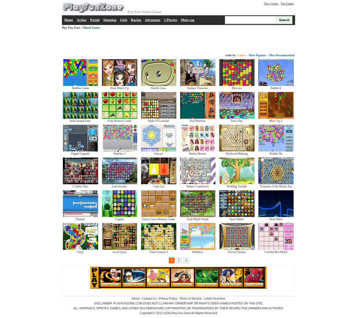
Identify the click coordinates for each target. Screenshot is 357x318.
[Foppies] (119, 216)
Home (68, 20)
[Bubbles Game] (80, 85)
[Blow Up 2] (276, 118)
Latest (241, 55)
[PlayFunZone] (93, 13)
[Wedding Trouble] (237, 184)
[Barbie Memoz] (197, 151)
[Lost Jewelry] (119, 184)
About (135, 298)
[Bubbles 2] (119, 151)
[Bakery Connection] (197, 184)
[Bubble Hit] (276, 151)
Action (81, 20)
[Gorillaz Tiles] (80, 184)
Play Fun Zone (71, 27)
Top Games (287, 3)
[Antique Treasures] (197, 85)
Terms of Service (191, 298)
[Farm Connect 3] (158, 249)
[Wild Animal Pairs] (80, 118)
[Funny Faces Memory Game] (158, 216)
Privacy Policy (168, 298)
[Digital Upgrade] (80, 151)
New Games (271, 3)
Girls (123, 20)
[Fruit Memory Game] (119, 118)
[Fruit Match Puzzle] (197, 216)
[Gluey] (80, 249)
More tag (187, 20)
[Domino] (80, 216)
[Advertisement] (178, 42)
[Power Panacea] (237, 249)
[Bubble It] (276, 85)
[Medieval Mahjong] (237, 151)
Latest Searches (214, 298)
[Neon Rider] (276, 216)
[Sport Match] (237, 216)
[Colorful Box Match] (276, 249)
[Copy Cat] (158, 184)
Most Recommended (282, 55)
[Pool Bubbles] (197, 118)
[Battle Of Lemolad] (158, 118)
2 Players (170, 20)
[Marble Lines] (158, 85)
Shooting (109, 20)
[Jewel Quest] (119, 249)
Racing (136, 20)
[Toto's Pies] (237, 118)
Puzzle (95, 20)
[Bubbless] (197, 249)
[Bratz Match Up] (119, 85)
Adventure (152, 20)
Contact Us (149, 298)
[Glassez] (158, 151)
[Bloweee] (237, 85)
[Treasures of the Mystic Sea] (276, 184)
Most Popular (257, 55)
